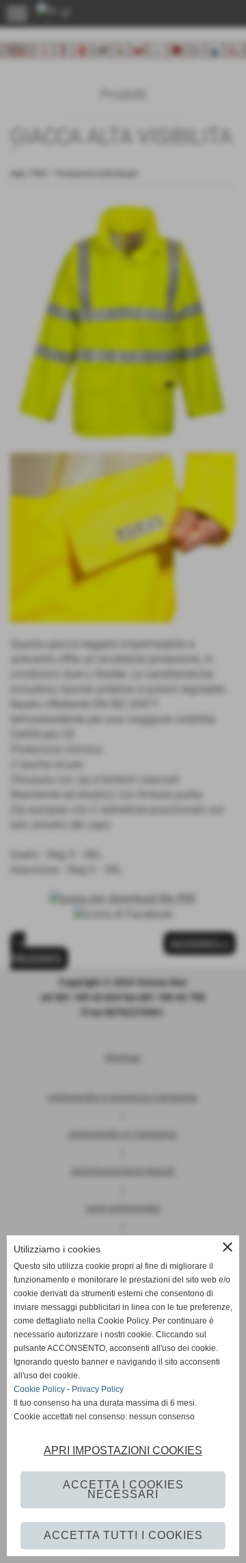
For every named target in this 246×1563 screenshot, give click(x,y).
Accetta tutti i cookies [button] (123, 1535)
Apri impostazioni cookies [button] (123, 1450)
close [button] (227, 1247)
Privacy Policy (98, 1389)
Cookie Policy (39, 1389)
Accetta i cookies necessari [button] (123, 1489)
